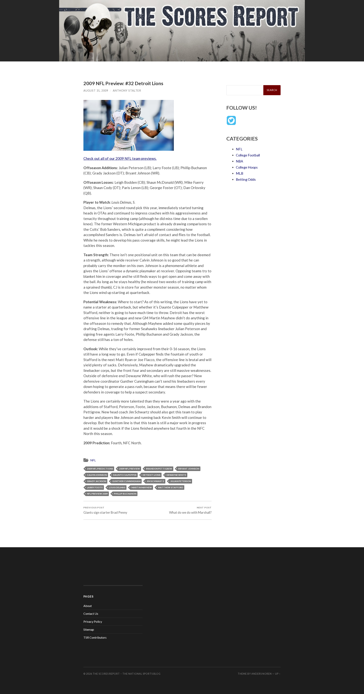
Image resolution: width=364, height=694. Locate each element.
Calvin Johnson (97, 474)
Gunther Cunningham (126, 481)
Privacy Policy (92, 621)
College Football (248, 155)
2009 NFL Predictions (100, 468)
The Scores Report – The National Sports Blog (127, 673)
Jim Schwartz (155, 481)
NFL (93, 460)
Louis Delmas (117, 487)
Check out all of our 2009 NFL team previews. (120, 158)
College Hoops (247, 167)
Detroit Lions (151, 474)
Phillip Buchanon (125, 493)
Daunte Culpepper (124, 474)
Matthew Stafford (170, 487)
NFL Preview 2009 (97, 493)
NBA (239, 161)
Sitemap (88, 629)
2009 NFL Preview (129, 468)
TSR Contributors (95, 637)
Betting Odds (246, 179)
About (87, 606)
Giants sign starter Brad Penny (105, 510)
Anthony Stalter (127, 90)
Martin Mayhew (141, 487)
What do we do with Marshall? (190, 510)
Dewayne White (176, 474)
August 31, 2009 (95, 90)
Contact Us (90, 613)
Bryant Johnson (188, 468)
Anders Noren (261, 673)
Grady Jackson (96, 481)
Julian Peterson (180, 481)
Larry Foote (95, 487)
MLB (239, 173)
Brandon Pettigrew (159, 468)
